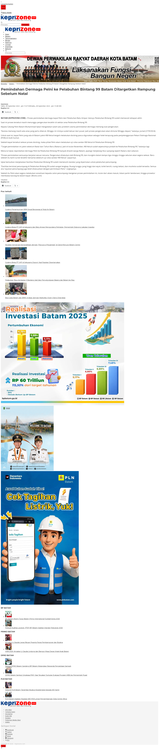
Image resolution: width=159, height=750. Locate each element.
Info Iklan (8, 710)
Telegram (10, 738)
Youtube (10, 734)
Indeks (7, 722)
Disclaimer (9, 714)
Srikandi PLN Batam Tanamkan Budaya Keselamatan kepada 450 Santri (32, 690)
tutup (3, 6)
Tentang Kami (10, 712)
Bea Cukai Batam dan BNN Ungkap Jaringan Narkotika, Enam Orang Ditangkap (35, 298)
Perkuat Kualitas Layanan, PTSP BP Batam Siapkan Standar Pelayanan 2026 (34, 628)
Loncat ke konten (7, 4)
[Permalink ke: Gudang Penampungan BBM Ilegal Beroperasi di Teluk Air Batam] (16, 206)
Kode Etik (8, 716)
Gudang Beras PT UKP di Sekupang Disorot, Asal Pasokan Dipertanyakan (32, 262)
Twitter (9, 732)
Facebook (10, 730)
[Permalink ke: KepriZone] (3, 102)
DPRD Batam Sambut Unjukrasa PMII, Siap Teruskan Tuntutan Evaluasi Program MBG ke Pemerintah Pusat (46, 675)
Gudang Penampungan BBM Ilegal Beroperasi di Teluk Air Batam (30, 209)
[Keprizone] (18, 20)
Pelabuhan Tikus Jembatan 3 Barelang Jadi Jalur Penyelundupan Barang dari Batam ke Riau (40, 280)
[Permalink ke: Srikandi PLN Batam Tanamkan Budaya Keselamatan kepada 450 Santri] (8, 688)
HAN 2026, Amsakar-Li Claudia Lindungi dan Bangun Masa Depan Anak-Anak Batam (37, 651)
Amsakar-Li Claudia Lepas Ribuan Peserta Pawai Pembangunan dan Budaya (34, 642)
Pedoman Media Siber (13, 720)
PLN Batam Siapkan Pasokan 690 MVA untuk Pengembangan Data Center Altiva (36, 699)
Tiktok (8, 736)
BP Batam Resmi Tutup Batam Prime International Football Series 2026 (32, 619)
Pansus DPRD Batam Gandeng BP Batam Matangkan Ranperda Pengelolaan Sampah (38, 666)
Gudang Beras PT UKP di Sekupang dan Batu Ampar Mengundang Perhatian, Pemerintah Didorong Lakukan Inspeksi (49, 227)
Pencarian (25, 25)
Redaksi (8, 718)
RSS (8, 740)
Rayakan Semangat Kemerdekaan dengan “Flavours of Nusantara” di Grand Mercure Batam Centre (42, 245)
